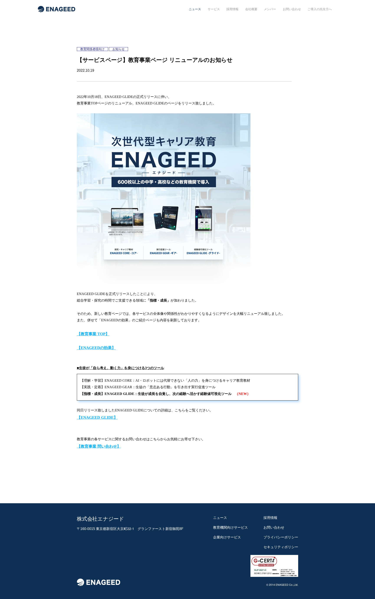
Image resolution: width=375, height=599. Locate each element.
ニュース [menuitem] (195, 9)
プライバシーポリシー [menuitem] (280, 537)
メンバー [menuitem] (270, 9)
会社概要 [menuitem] (251, 9)
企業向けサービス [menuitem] (227, 537)
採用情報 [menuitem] (232, 9)
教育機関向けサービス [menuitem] (230, 527)
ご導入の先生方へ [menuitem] (320, 9)
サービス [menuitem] (214, 9)
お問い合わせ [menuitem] (292, 9)
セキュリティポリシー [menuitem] (280, 547)
